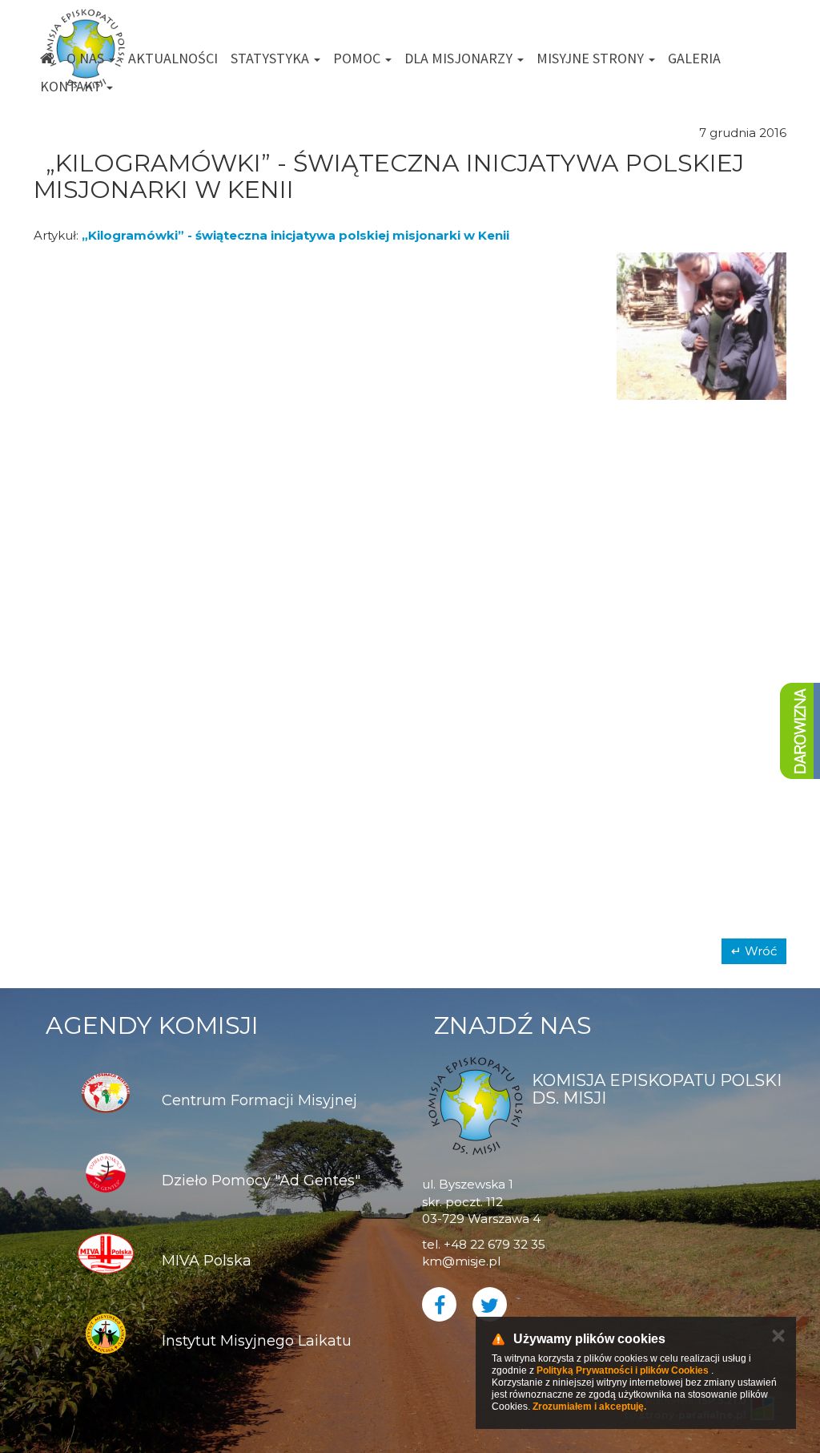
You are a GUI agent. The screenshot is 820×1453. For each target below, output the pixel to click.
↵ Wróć (754, 951)
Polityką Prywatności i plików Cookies (623, 1370)
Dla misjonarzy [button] (460, 58)
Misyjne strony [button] (592, 58)
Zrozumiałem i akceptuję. (589, 1406)
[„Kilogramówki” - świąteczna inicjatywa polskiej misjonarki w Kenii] (119, 326)
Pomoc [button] (358, 58)
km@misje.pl (461, 1261)
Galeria (694, 58)
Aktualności (173, 58)
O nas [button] (86, 58)
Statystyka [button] (271, 58)
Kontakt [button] (72, 86)
